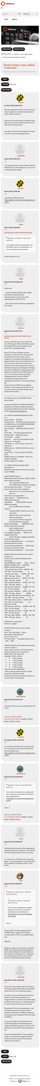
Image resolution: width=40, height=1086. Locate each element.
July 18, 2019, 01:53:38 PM (12, 227)
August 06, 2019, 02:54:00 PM (13, 777)
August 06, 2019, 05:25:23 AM (13, 282)
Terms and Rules (18, 1075)
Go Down (5, 84)
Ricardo (21, 328)
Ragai (21, 279)
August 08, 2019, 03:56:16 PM (13, 842)
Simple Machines (25, 1078)
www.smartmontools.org (18, 411)
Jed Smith (20, 977)
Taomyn (21, 102)
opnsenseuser (20, 696)
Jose (21, 881)
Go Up (5, 1056)
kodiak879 (21, 156)
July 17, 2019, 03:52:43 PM (14, 105)
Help (11, 1075)
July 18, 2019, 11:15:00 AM (12, 191)
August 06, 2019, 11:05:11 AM (15, 740)
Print (5, 79)
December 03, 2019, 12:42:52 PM (14, 980)
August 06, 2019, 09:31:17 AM (13, 331)
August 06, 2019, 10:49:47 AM (13, 699)
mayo (21, 224)
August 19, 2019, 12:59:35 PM (13, 884)
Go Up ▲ (27, 1075)
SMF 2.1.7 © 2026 (14, 1078)
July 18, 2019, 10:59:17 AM (12, 159)
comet (21, 839)
